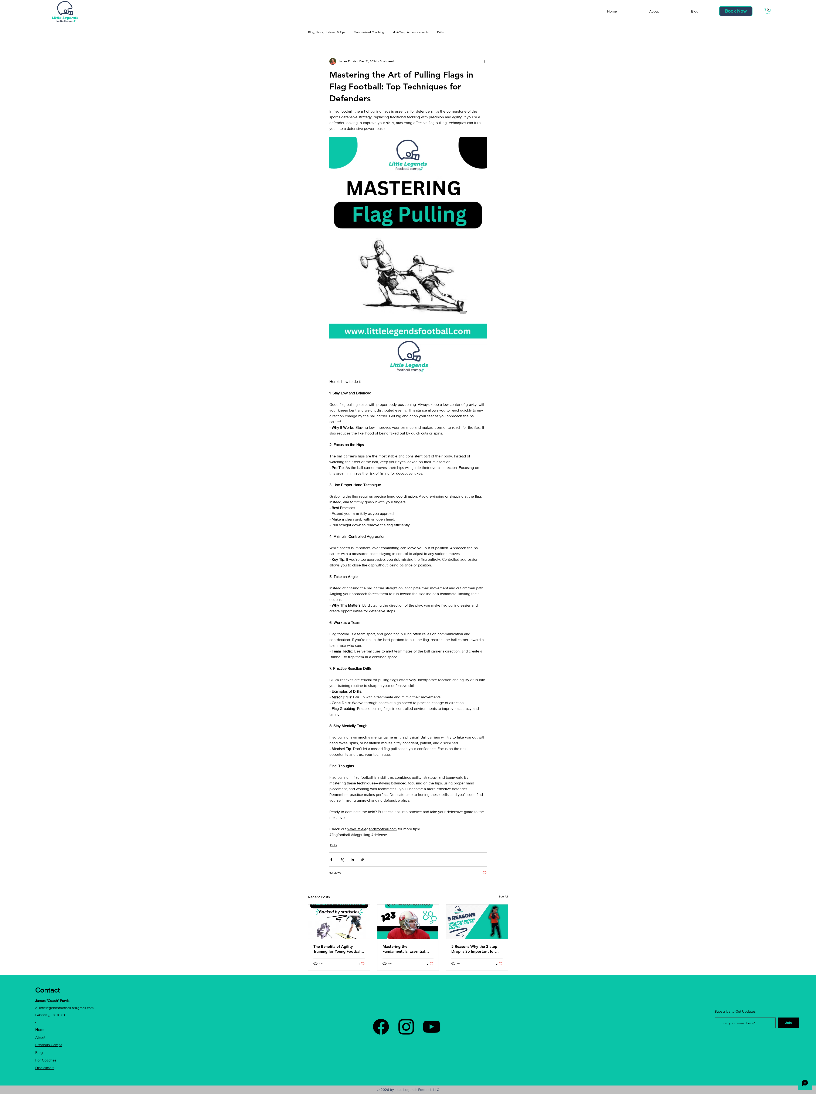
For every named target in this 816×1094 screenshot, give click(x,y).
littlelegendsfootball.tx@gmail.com (66, 1008)
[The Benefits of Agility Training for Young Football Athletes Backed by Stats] (339, 921)
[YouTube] (431, 1026)
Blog (39, 1052)
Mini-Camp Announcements (410, 32)
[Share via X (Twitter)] (342, 860)
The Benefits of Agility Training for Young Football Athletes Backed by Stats (337, 949)
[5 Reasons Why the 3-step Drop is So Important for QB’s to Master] (477, 921)
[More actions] (484, 61)
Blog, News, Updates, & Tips (326, 32)
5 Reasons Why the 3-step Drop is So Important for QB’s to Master (474, 949)
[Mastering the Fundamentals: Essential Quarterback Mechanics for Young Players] (408, 921)
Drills (440, 32)
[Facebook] (380, 1026)
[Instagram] (406, 1026)
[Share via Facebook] (331, 860)
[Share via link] (363, 860)
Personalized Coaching (369, 32)
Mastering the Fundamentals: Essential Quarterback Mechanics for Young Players (406, 949)
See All (503, 896)
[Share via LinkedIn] (352, 860)
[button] (768, 11)
